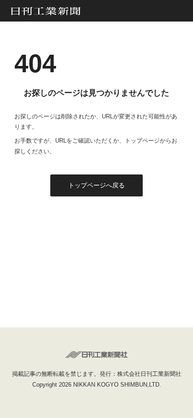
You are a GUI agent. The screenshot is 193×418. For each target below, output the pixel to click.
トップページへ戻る (96, 185)
